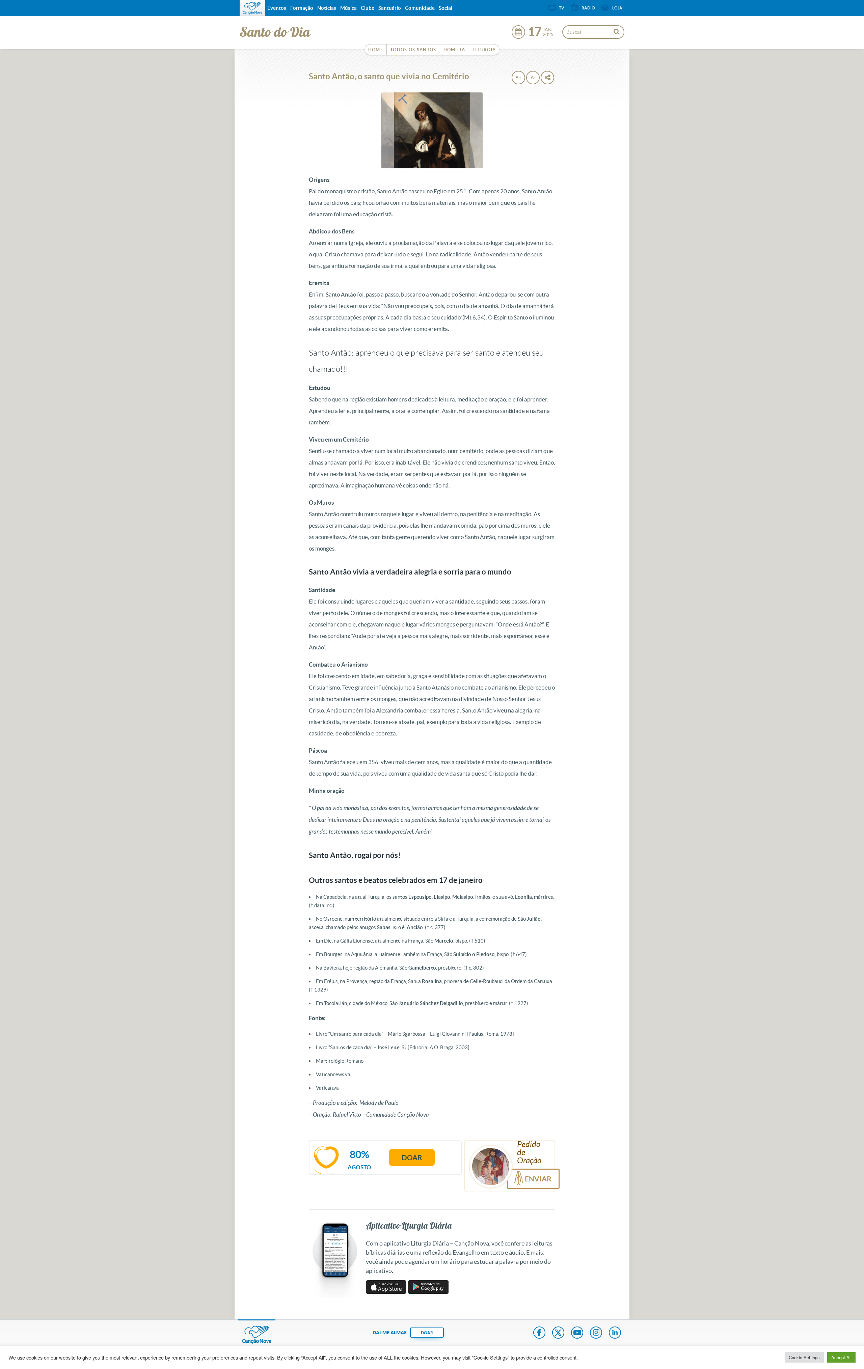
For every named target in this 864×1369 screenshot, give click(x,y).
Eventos (276, 8)
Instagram (596, 1333)
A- (533, 77)
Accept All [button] (841, 1357)
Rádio (588, 8)
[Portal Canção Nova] (252, 8)
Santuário (389, 8)
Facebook (539, 1333)
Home (375, 49)
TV (561, 8)
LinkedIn (615, 1333)
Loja (617, 8)
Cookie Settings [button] (804, 1357)
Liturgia (484, 49)
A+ (518, 77)
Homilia (454, 49)
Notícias (326, 8)
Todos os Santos (413, 49)
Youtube (577, 1333)
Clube (367, 8)
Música (348, 8)
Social (445, 8)
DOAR (427, 1333)
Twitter (558, 1333)
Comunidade (420, 8)
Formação (301, 8)
